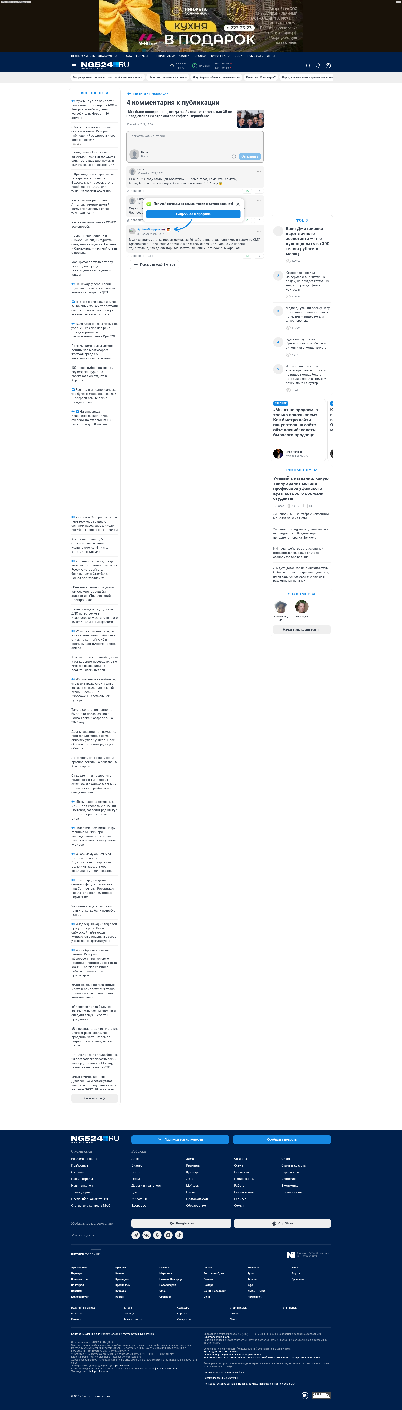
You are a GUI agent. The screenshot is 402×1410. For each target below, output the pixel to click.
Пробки (202, 66)
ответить (138, 191)
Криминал (193, 1165)
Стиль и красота (293, 1165)
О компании (80, 1172)
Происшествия (245, 1179)
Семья (239, 1206)
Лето (189, 1179)
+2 (247, 220)
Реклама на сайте (84, 1159)
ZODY (238, 56)
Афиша (184, 56)
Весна (135, 1172)
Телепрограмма (163, 56)
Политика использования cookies (224, 1372)
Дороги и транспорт (146, 1185)
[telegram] (135, 1235)
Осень (238, 1165)
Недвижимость (83, 56)
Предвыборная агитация (89, 1199)
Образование (196, 1206)
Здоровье (138, 1206)
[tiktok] (179, 1235)
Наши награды (82, 1179)
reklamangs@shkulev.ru (217, 1337)
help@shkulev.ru (98, 1371)
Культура (192, 1172)
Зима (190, 1159)
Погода (126, 56)
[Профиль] (328, 66)
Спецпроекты (291, 1192)
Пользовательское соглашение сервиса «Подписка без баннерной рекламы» (250, 1383)
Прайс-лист (79, 1165)
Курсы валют (221, 56)
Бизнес (136, 1165)
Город (135, 1179)
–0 (258, 191)
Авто (135, 1159)
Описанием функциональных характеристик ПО (232, 1354)
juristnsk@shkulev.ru (166, 1368)
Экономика (289, 1185)
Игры (271, 56)
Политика (241, 1172)
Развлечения (244, 1192)
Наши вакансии (83, 1185)
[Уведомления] (318, 66)
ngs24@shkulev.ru (118, 1365)
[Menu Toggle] (74, 66)
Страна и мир (291, 1172)
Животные (139, 1199)
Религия (240, 1199)
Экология (288, 1179)
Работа (239, 1185)
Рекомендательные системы (221, 1378)
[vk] (146, 1235)
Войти (144, 156)
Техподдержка (81, 1192)
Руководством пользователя (221, 1351)
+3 (247, 255)
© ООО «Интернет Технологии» (90, 1396)
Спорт (285, 1159)
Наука (190, 1192)
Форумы (141, 56)
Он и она (240, 1159)
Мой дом (193, 1185)
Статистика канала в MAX (90, 1206)
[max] (168, 1235)
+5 (247, 191)
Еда (134, 1192)
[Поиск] (308, 66)
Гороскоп (200, 56)
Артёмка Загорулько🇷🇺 (151, 229)
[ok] (157, 1235)
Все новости (94, 93)
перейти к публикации (151, 93)
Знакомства (107, 56)
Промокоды (254, 56)
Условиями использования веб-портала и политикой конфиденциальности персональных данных (263, 1357)
